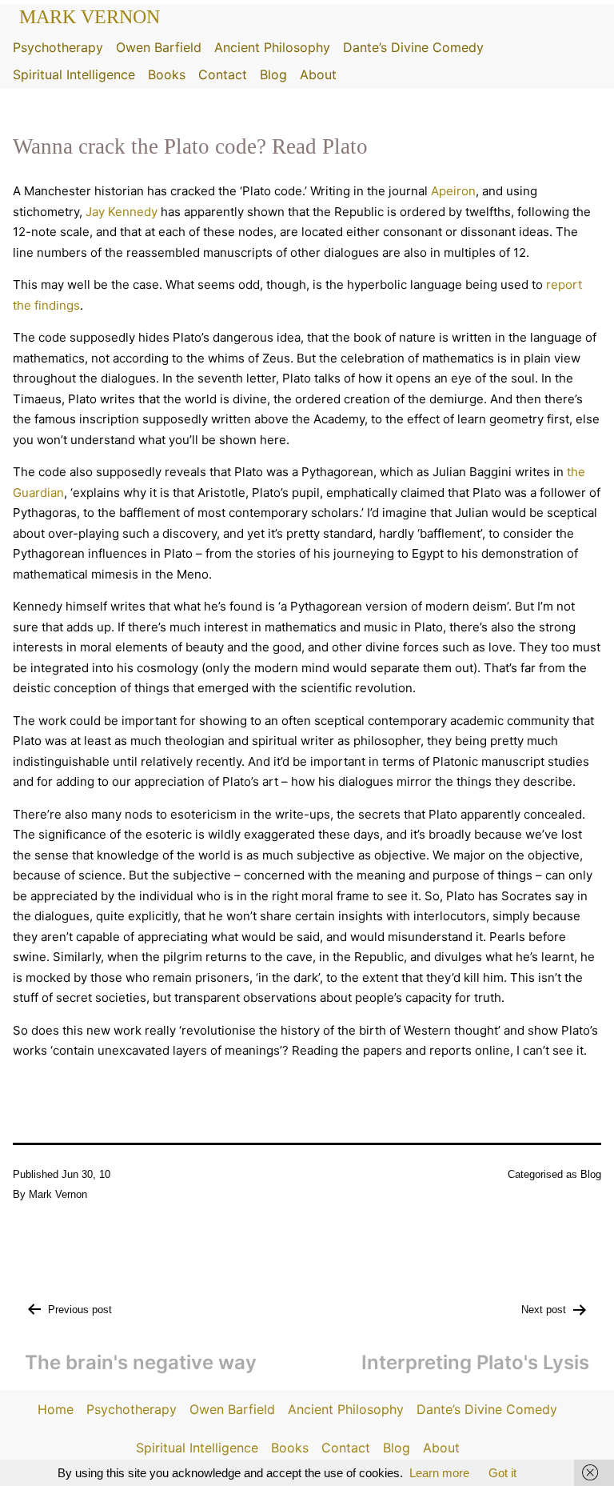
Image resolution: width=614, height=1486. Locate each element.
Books (166, 74)
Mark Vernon (89, 16)
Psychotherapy (58, 47)
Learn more (439, 1473)
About (318, 74)
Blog (273, 74)
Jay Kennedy (121, 211)
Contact (222, 74)
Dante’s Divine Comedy (413, 47)
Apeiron (453, 190)
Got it (502, 1473)
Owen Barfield (158, 47)
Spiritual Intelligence (74, 74)
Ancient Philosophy (272, 47)
